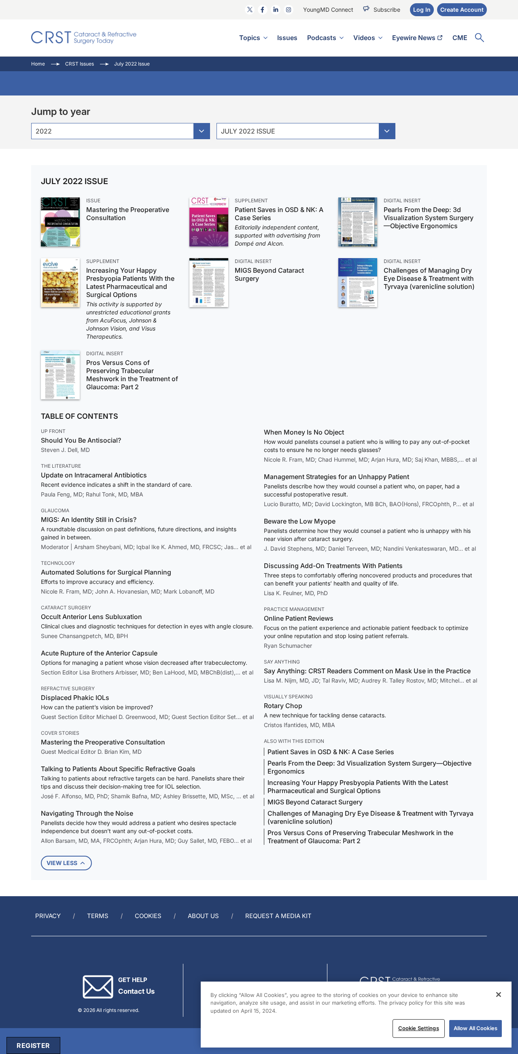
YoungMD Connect (328, 9)
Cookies (148, 916)
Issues (287, 38)
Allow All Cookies (475, 1028)
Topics (249, 38)
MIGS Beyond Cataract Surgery (269, 274)
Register (33, 1045)
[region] (356, 1015)
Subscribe (387, 9)
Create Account (462, 9)
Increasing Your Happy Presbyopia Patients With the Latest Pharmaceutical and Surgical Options (130, 282)
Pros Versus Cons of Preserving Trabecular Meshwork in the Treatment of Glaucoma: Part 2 (132, 374)
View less (62, 862)
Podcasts (321, 38)
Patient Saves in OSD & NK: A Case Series (279, 214)
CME (459, 38)
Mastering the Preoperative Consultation (127, 214)
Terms (97, 916)
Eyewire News (413, 38)
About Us (203, 916)
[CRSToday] (84, 37)
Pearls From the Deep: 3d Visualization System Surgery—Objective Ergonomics (428, 218)
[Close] (498, 994)
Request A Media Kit (278, 916)
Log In (422, 9)
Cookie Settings (418, 1028)
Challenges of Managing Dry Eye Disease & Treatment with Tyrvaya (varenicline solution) (429, 278)
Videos (364, 38)
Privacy (48, 916)
